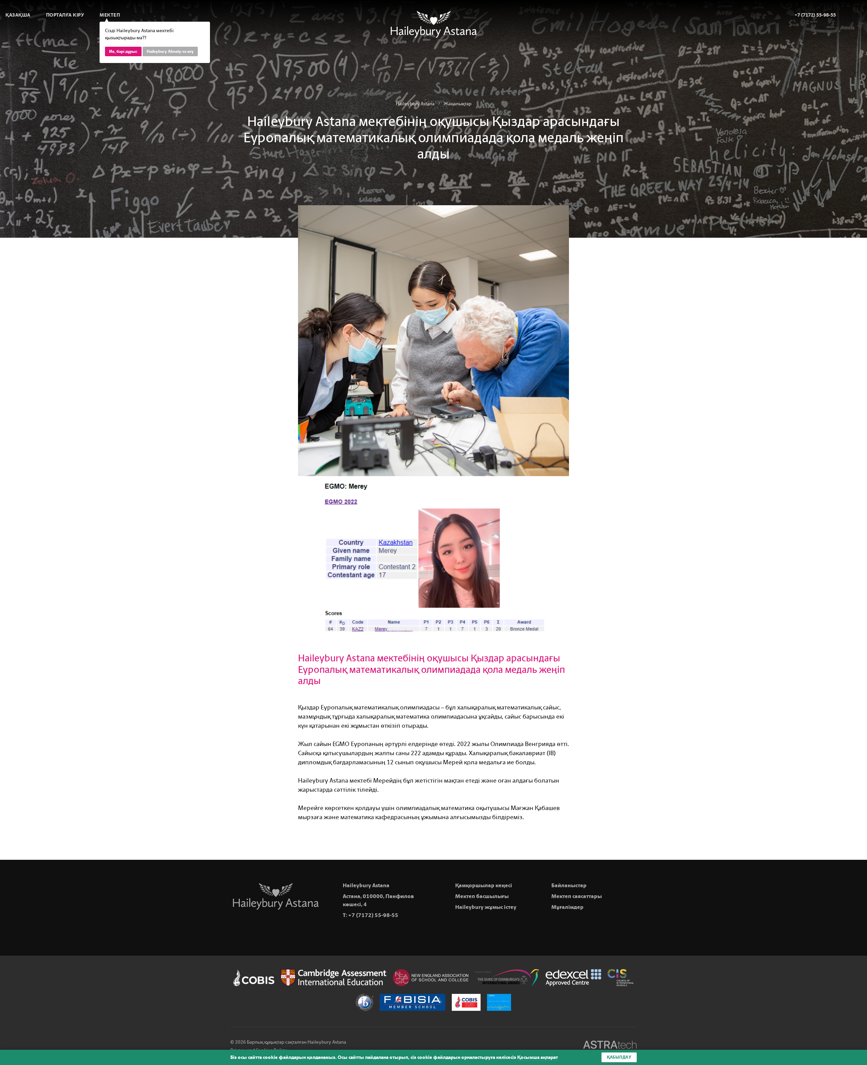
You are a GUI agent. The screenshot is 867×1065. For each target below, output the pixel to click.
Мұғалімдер (567, 907)
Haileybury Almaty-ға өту (170, 51)
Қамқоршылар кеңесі (483, 885)
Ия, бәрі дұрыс (123, 51)
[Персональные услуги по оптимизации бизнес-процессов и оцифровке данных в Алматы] (610, 1046)
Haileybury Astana (415, 104)
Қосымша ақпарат (537, 1057)
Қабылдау (619, 1057)
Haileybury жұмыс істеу (485, 907)
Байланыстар (569, 885)
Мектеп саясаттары (576, 896)
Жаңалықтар (457, 104)
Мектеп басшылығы (482, 896)
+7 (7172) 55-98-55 (373, 915)
